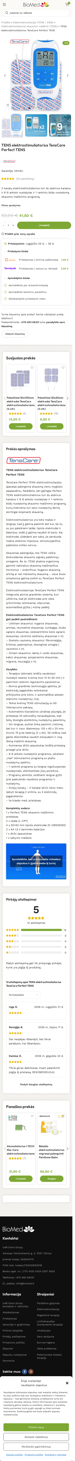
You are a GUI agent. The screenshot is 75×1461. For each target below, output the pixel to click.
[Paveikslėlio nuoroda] (19, 1228)
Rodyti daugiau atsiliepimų (36, 1084)
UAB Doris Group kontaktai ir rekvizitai (15, 1305)
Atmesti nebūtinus (36, 1437)
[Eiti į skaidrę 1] (29, 108)
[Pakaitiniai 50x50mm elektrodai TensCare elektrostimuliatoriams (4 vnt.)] (51, 379)
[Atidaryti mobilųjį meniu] (4, 4)
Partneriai (8, 1360)
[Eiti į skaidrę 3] (36, 108)
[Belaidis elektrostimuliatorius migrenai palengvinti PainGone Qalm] (51, 1127)
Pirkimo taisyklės (13, 1330)
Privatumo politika (34, 1454)
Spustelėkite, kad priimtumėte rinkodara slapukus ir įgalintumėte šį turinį (36, 861)
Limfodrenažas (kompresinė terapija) (50, 1323)
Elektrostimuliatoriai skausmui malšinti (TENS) (29, 26)
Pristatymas (10, 1318)
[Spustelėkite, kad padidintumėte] (8, 105)
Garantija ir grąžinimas (16, 1324)
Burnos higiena (46, 1342)
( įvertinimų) (25, 178)
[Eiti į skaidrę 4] (40, 108)
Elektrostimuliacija (48, 1309)
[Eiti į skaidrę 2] (33, 108)
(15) (56, 413)
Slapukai (8, 1348)
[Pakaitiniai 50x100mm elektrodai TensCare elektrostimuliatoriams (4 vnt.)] (20, 379)
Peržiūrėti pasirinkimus (36, 1446)
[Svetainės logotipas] (36, 4)
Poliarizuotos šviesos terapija (49, 1356)
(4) (24, 413)
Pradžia (5, 22)
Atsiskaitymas (11, 1312)
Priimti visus (36, 1427)
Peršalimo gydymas (48, 1303)
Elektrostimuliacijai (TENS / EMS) (33, 22)
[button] (67, 1383)
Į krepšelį (44, 225)
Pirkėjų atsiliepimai (14, 1336)
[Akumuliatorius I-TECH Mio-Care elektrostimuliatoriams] (20, 1127)
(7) (24, 1158)
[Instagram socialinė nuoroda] (30, 1371)
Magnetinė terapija (48, 1315)
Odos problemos (46, 1348)
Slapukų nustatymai (15, 1354)
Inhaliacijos (43, 1330)
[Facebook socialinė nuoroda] (24, 1371)
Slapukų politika (14, 1454)
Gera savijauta (45, 1336)
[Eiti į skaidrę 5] (43, 108)
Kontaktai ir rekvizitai (55, 1454)
